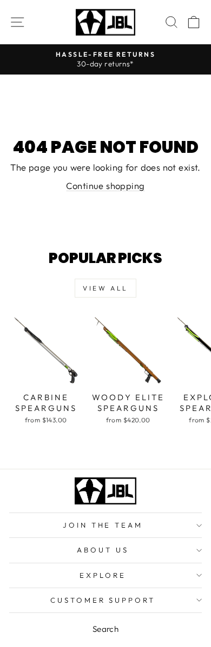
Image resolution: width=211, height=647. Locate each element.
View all (105, 288)
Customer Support (103, 600)
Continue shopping (105, 185)
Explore (103, 575)
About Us (103, 549)
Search (105, 629)
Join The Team (103, 525)
